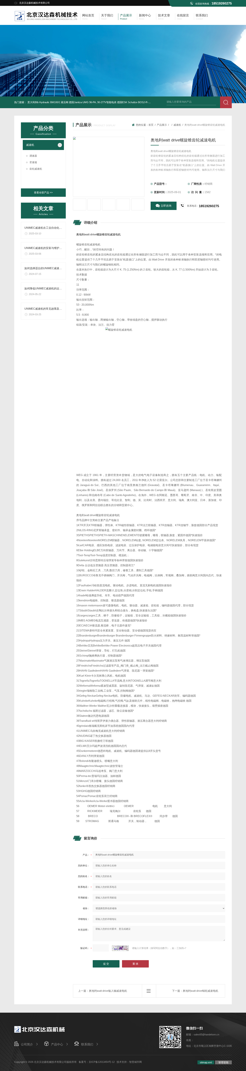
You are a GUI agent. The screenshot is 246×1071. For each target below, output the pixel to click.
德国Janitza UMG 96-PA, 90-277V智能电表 (92, 102)
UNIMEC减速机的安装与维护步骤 (44, 248)
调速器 (33, 155)
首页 (150, 124)
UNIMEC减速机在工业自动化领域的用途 (48, 227)
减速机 (30, 144)
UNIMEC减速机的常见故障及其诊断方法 (48, 308)
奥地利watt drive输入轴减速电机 (108, 990)
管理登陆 (223, 1062)
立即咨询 (166, 205)
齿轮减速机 (35, 168)
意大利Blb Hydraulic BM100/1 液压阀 (47, 102)
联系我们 (87, 1044)
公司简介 (27, 1044)
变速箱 (33, 162)
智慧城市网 (135, 1061)
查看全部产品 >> (43, 192)
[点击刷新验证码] (120, 948)
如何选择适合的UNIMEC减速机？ (44, 268)
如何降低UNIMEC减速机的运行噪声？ (47, 288)
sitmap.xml (206, 1062)
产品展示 (162, 124)
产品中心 (57, 1044)
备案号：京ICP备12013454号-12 (97, 1061)
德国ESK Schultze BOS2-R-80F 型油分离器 (141, 102)
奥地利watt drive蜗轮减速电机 (200, 990)
